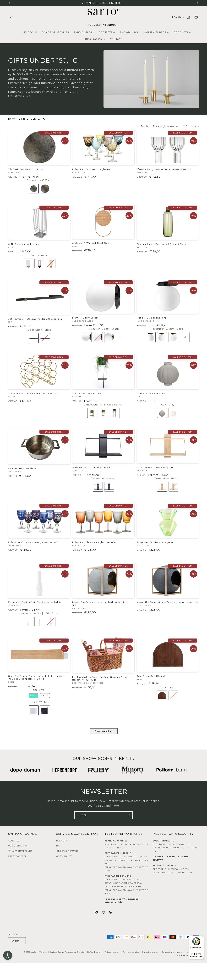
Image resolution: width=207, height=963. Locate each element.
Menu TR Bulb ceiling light (151, 317)
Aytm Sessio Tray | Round (151, 676)
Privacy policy (112, 952)
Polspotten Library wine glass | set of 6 (93, 542)
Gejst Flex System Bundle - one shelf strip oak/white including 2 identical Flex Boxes (37, 677)
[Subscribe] (128, 815)
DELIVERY (61, 840)
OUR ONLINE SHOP (18, 846)
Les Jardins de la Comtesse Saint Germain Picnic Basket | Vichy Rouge (99, 678)
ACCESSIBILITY (64, 856)
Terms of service (131, 952)
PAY (58, 846)
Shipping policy (150, 952)
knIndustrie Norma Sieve (22, 468)
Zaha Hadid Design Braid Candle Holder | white (35, 602)
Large (44, 695)
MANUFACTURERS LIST (20, 851)
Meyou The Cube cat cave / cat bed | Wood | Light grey (100, 603)
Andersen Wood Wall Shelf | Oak (155, 467)
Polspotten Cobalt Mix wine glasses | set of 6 (33, 542)
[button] (11, 17)
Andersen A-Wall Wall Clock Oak (90, 243)
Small (33, 695)
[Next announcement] (197, 3)
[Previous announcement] (9, 3)
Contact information (172, 952)
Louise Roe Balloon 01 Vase (152, 393)
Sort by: (145, 126)
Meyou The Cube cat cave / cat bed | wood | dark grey (167, 602)
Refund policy (94, 952)
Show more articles (104, 731)
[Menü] (202, 937)
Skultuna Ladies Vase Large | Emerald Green (162, 244)
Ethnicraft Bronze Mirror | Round (26, 169)
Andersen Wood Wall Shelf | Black (91, 467)
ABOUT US (13, 840)
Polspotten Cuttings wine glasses (91, 169)
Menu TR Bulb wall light (85, 317)
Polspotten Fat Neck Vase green (155, 542)
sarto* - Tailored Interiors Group (47, 952)
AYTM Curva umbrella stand (23, 244)
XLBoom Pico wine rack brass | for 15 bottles (33, 393)
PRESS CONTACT (17, 856)
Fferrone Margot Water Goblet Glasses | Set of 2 (164, 169)
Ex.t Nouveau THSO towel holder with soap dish (35, 319)
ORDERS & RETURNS (67, 851)
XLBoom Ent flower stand (86, 393)
